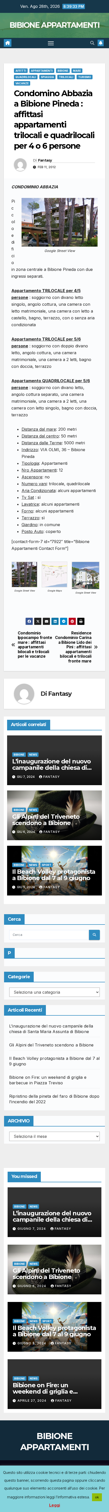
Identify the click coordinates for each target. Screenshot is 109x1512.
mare (77, 70)
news (33, 754)
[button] (92, 42)
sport (46, 864)
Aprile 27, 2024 (32, 1400)
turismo (84, 77)
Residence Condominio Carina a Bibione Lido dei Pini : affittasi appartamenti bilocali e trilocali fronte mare (73, 647)
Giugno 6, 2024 (32, 1286)
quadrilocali (25, 77)
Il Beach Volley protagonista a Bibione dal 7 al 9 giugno (53, 875)
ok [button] (97, 1497)
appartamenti (42, 70)
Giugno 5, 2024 (32, 1343)
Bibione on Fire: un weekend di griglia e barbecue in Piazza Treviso (52, 1391)
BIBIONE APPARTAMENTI (54, 25)
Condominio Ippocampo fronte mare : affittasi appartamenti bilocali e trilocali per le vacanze (35, 645)
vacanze (22, 83)
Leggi (54, 1505)
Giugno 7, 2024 (32, 1229)
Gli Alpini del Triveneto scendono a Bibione (46, 820)
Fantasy (45, 160)
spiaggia (47, 77)
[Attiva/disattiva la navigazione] (51, 43)
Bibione (63, 70)
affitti (20, 70)
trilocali (66, 77)
